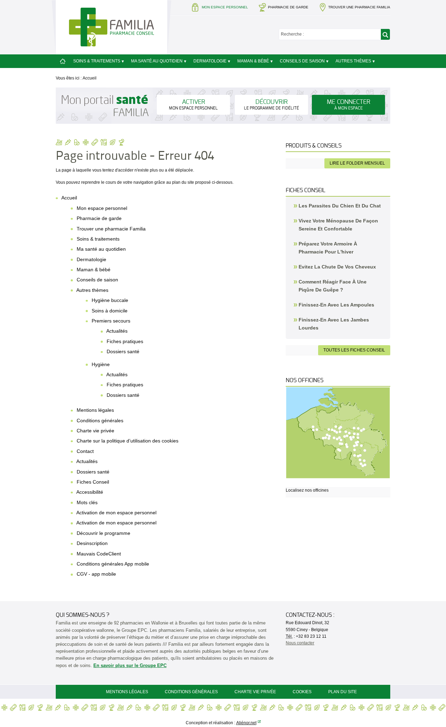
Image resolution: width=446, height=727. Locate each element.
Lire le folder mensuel (357, 163)
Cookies (302, 691)
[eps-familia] (111, 27)
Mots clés (87, 502)
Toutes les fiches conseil (354, 350)
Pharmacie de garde (288, 7)
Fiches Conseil (93, 482)
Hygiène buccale (110, 300)
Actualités (117, 331)
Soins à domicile (110, 310)
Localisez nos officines (307, 490)
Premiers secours (111, 321)
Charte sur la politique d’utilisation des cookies (127, 441)
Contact (85, 451)
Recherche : (292, 34)
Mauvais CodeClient (99, 553)
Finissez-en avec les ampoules (336, 305)
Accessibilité (89, 492)
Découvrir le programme (103, 533)
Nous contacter (300, 643)
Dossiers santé (123, 351)
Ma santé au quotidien (157, 61)
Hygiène (101, 364)
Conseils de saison (302, 61)
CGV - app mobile (96, 574)
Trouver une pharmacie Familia (359, 7)
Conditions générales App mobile (113, 564)
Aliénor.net (246, 722)
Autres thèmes (353, 61)
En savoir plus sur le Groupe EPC (130, 665)
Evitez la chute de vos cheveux (337, 267)
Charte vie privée (95, 430)
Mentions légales (95, 410)
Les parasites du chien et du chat (340, 206)
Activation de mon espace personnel (116, 512)
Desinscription (92, 543)
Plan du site (342, 691)
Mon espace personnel (102, 208)
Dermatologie (209, 61)
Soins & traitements (96, 61)
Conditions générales (100, 420)
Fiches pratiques (125, 341)
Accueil (90, 78)
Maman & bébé (253, 61)
